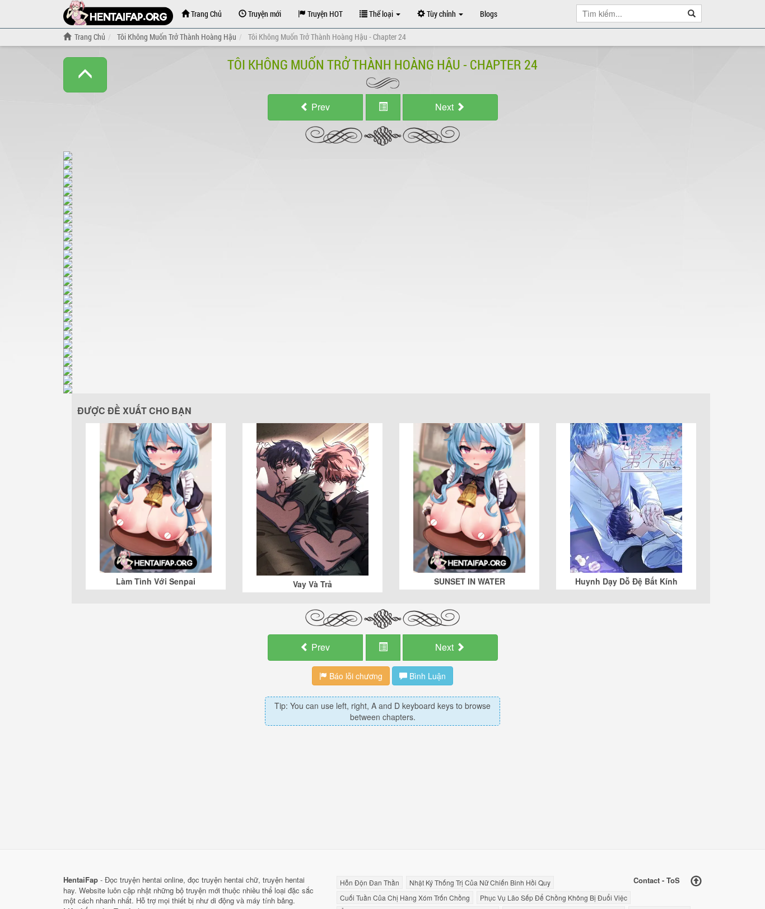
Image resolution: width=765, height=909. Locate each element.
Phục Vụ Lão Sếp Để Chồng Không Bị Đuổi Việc (553, 897)
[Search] (692, 13)
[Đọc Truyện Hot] (118, 12)
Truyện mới (263, 13)
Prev (319, 106)
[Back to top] (696, 881)
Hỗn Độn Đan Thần (369, 882)
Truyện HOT (324, 13)
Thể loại (381, 13)
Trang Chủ (205, 13)
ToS (673, 880)
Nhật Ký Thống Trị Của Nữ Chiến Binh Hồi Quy (480, 882)
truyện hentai (141, 879)
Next (445, 106)
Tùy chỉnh (441, 13)
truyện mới (203, 890)
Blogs (488, 13)
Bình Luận (426, 675)
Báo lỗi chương (354, 675)
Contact (646, 880)
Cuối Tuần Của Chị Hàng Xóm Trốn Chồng (405, 897)
